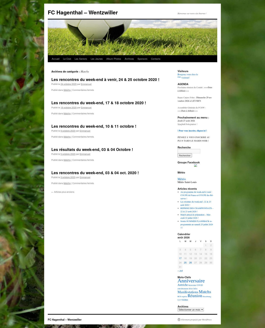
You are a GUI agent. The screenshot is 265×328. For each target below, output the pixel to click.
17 (180, 258)
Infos (195, 288)
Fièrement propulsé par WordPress (196, 319)
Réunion (195, 295)
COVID (200, 285)
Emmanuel (86, 83)
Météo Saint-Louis (187, 182)
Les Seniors (81, 58)
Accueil (55, 58)
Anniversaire (191, 280)
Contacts (155, 58)
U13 (179, 300)
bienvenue (192, 285)
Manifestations (188, 292)
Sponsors (142, 58)
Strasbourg (207, 296)
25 (185, 262)
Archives (129, 58)
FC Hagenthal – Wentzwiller (83, 12)
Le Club (67, 58)
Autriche (183, 285)
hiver (191, 288)
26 (190, 262)
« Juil (180, 270)
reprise (184, 296)
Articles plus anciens (62, 191)
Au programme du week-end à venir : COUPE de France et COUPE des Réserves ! (196, 195)
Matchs (67, 89)
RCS (179, 296)
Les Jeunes (97, 58)
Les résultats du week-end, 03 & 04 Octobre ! (92, 149)
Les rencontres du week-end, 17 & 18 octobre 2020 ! (98, 102)
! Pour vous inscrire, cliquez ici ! (192, 130)
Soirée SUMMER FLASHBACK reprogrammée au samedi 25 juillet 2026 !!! (196, 224)
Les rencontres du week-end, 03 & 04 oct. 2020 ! (95, 172)
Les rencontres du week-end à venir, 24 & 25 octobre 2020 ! (105, 79)
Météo (182, 179)
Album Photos (113, 58)
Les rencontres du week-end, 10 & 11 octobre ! (93, 126)
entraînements (183, 288)
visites (184, 299)
